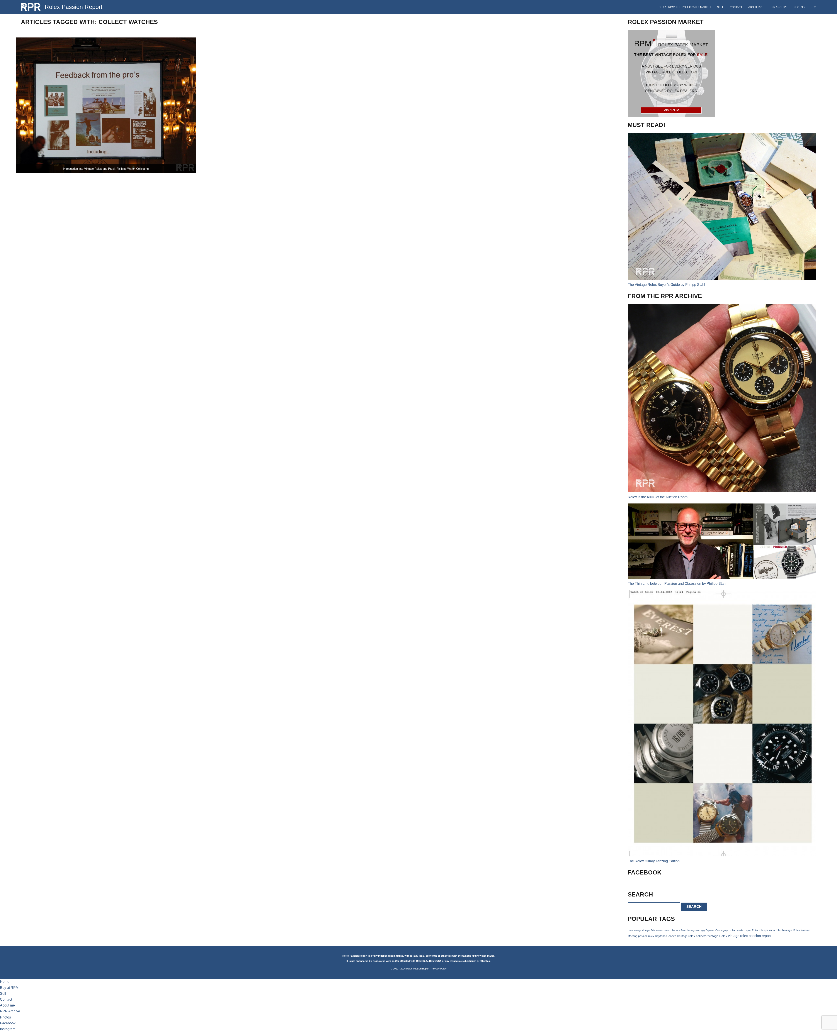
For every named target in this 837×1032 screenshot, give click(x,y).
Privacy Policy (439, 968)
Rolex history (688, 930)
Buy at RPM (9, 988)
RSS (813, 7)
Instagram (7, 1029)
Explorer (710, 930)
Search (694, 906)
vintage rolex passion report (749, 936)
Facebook (7, 1023)
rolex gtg (700, 930)
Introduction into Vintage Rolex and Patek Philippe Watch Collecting (106, 168)
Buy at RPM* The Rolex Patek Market (685, 7)
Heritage (682, 936)
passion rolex (646, 936)
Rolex (755, 930)
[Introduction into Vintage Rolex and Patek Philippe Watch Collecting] (106, 105)
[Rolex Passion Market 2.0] (671, 73)
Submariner (657, 930)
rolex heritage (784, 930)
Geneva (671, 936)
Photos (799, 7)
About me (7, 1005)
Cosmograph (722, 930)
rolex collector (698, 936)
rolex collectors (672, 930)
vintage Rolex (717, 936)
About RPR (756, 7)
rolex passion (767, 930)
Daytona (660, 936)
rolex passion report (740, 930)
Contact (736, 7)
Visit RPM (671, 110)
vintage (646, 930)
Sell (720, 7)
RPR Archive (779, 7)
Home (4, 981)
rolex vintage (634, 930)
